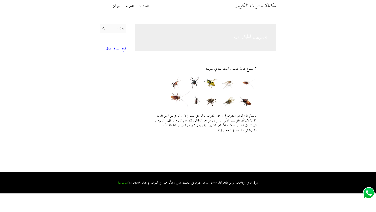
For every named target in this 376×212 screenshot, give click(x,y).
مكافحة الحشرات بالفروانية (113, 102)
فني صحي (121, 43)
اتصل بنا (130, 6)
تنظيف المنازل (119, 68)
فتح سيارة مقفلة (116, 48)
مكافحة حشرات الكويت (255, 5)
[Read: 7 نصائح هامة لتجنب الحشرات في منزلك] (212, 92)
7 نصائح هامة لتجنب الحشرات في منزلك (231, 69)
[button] (105, 6)
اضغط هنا (123, 183)
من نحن (116, 6)
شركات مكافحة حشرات (114, 75)
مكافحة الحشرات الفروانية (114, 133)
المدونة (146, 6)
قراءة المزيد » (250, 139)
